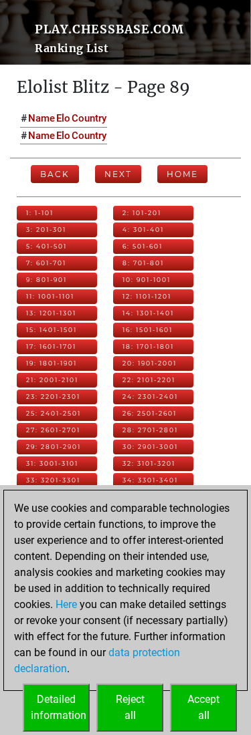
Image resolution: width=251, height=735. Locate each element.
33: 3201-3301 (53, 480)
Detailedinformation (58, 707)
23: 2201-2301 (53, 396)
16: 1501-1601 (147, 329)
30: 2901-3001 (150, 446)
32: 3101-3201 (148, 463)
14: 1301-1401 (148, 313)
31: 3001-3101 (52, 463)
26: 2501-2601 (149, 413)
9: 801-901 (46, 279)
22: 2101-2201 (148, 380)
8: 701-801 (143, 263)
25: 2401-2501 (53, 413)
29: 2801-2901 (53, 446)
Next (118, 174)
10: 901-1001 (146, 279)
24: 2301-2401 (150, 396)
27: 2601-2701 (53, 430)
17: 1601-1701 (51, 346)
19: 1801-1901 (51, 363)
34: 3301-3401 (150, 480)
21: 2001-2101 (52, 380)
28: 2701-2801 (150, 430)
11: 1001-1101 (50, 296)
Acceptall (203, 707)
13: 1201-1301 (51, 313)
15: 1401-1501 (51, 329)
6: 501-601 (142, 246)
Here (66, 604)
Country (89, 118)
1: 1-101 (40, 212)
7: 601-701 (46, 263)
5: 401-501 (46, 246)
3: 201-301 (46, 229)
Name (41, 118)
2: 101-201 (141, 212)
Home (182, 174)
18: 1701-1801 (148, 346)
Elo (63, 118)
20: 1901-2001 (149, 363)
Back (55, 174)
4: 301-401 (143, 229)
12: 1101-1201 (146, 296)
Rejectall (130, 707)
